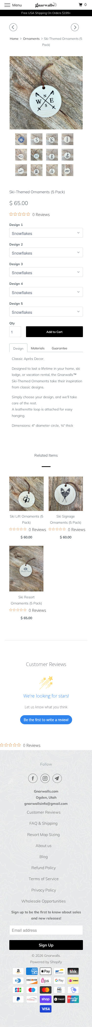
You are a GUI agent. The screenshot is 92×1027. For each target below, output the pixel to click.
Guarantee (59, 348)
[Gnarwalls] (46, 5)
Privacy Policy (43, 890)
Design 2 (16, 244)
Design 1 (16, 225)
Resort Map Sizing (43, 834)
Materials (37, 348)
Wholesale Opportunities (43, 901)
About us (44, 845)
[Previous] (14, 27)
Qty (12, 323)
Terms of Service (44, 878)
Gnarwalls (52, 955)
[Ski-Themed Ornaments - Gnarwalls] (50, 93)
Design (18, 348)
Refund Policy (43, 867)
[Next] (75, 27)
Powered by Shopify (46, 962)
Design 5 (16, 303)
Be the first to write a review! (46, 719)
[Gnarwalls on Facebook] (33, 778)
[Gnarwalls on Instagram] (46, 778)
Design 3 (16, 264)
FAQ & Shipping (43, 823)
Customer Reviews (44, 812)
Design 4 (16, 284)
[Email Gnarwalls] (58, 778)
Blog (43, 856)
